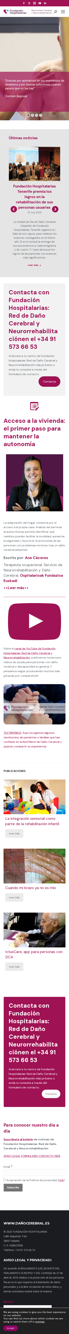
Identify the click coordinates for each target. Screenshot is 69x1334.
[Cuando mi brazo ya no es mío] (34, 866)
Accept (10, 1328)
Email (8, 1167)
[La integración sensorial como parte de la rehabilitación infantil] (34, 797)
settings (40, 1321)
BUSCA (8, 1301)
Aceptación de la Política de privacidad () (35, 1180)
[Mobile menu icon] (63, 11)
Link (61, 1180)
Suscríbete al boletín (18, 1139)
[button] (14, 209)
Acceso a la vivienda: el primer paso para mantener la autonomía (34, 432)
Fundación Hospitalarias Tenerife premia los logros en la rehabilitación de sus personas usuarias (34, 197)
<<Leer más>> (16, 587)
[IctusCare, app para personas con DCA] (34, 930)
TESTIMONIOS (12, 733)
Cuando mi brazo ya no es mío (30, 887)
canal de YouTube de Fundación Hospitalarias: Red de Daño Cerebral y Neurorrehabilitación (30, 653)
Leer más (33, 265)
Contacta (49, 381)
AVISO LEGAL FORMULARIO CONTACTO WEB (32, 1156)
